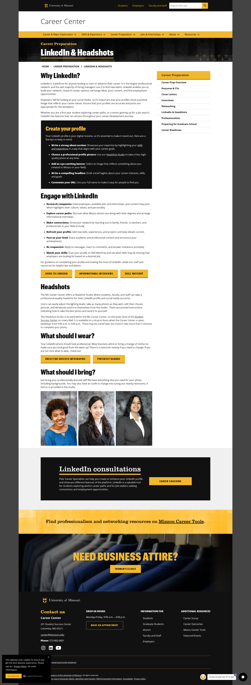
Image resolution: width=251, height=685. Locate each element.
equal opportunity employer (64, 662)
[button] (33, 676)
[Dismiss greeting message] (235, 674)
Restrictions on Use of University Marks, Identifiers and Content (68, 678)
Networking (168, 106)
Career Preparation (123, 34)
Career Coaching (170, 481)
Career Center (63, 21)
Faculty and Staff (158, 5)
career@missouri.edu (52, 634)
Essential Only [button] (13, 676)
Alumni (147, 629)
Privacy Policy (20, 666)
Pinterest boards (108, 358)
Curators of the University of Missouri (66, 675)
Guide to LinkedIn (56, 273)
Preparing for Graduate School (179, 124)
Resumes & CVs (170, 88)
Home (45, 66)
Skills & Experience (94, 34)
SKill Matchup (134, 273)
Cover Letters (169, 94)
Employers (138, 5)
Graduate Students (153, 624)
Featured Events (192, 635)
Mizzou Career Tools (181, 521)
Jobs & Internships (153, 34)
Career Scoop (190, 618)
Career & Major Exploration (60, 34)
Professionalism (171, 118)
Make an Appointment (104, 625)
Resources (192, 34)
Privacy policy (140, 678)
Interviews (168, 100)
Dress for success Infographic (65, 358)
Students (123, 5)
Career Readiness (171, 130)
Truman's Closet (125, 568)
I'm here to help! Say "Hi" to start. (221, 677)
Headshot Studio (115, 154)
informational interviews (96, 273)
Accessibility (128, 678)
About (174, 34)
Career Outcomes (193, 624)
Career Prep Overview (174, 82)
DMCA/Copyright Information (109, 678)
